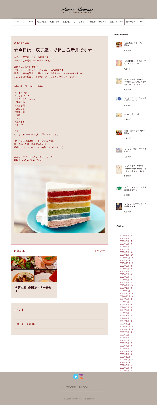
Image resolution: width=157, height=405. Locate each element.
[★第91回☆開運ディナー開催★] (34, 269)
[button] (54, 22)
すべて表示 (100, 250)
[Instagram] (81, 376)
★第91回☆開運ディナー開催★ (33, 289)
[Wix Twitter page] (75, 376)
